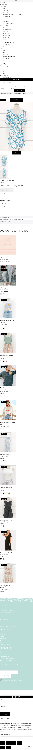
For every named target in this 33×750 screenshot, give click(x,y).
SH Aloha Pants (4, 454)
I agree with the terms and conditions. (12, 680)
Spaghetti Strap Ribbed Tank (7, 355)
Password (3, 706)
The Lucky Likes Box (5, 644)
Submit (19, 90)
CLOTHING (6, 10)
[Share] (8, 743)
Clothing (2, 636)
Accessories (3, 638)
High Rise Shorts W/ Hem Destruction (7, 321)
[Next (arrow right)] (8, 747)
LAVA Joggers (4, 288)
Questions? (3, 223)
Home (2, 93)
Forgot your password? (6, 718)
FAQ (1, 662)
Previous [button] (16, 100)
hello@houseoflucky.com (6, 616)
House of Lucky (4, 259)
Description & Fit (4, 217)
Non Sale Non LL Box (10, 93)
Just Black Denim (4, 426)
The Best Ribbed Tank (6, 487)
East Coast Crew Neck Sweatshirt (6, 389)
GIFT (4, 52)
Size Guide (6, 200)
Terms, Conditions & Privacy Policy (9, 664)
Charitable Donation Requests (8, 658)
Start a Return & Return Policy (8, 660)
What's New (3, 634)
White (4, 197)
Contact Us (3, 654)
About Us (2, 653)
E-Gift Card (3, 258)
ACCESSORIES (7, 29)
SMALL (4, 203)
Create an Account (5, 734)
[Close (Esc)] (2, 743)
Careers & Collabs (4, 656)
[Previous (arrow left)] (2, 747)
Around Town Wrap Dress (7, 553)
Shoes (1, 640)
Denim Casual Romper (6, 520)
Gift (1, 642)
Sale (1, 646)
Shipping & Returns (5, 221)
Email (2, 699)
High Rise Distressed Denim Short (7, 423)
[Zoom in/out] (19, 743)
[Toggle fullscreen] (13, 743)
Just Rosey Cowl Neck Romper (6, 586)
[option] (16, 126)
